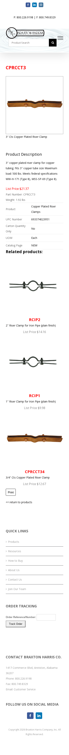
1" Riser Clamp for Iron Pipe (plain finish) (31, 398)
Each (34, 238)
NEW (34, 245)
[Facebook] (30, 715)
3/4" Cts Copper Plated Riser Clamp (28, 474)
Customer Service (25, 689)
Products (13, 542)
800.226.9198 (23, 678)
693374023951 (40, 219)
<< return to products (19, 502)
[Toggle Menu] (60, 38)
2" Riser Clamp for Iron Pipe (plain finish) (31, 322)
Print (11, 492)
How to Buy (15, 560)
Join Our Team (17, 589)
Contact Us (15, 579)
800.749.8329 (20, 684)
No (33, 228)
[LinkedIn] (39, 715)
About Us (14, 570)
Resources (14, 551)
